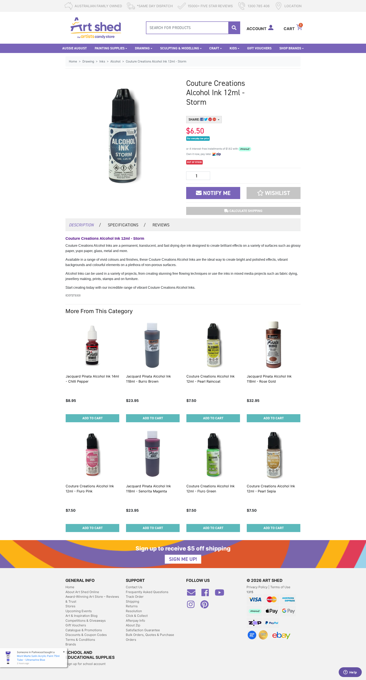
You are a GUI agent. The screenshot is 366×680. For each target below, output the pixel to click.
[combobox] (193, 27)
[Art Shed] (95, 27)
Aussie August (74, 48)
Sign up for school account (85, 664)
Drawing (142, 48)
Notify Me (216, 193)
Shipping (132, 601)
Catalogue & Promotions (83, 630)
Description (85, 225)
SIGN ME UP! (183, 559)
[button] (274, 193)
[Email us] (193, 594)
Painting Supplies (110, 48)
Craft (214, 48)
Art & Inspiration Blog (81, 616)
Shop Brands (290, 48)
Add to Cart (92, 418)
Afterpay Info (135, 621)
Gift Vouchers (259, 48)
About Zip (133, 625)
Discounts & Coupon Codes (86, 635)
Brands (70, 644)
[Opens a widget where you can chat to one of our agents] (350, 672)
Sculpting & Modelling (179, 48)
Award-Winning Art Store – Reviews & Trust (92, 599)
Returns (132, 606)
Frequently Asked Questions (147, 592)
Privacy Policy (257, 587)
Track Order (135, 597)
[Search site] (234, 28)
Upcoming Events (78, 611)
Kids (233, 48)
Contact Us (134, 587)
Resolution (134, 611)
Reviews (160, 225)
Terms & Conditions (80, 640)
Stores (70, 606)
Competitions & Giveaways (85, 621)
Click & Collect (137, 616)
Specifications (127, 225)
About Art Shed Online (82, 592)
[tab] (84, 224)
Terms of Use (280, 587)
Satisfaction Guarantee (143, 630)
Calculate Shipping (245, 211)
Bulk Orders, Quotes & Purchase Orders (150, 637)
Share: (194, 119)
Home (69, 587)
